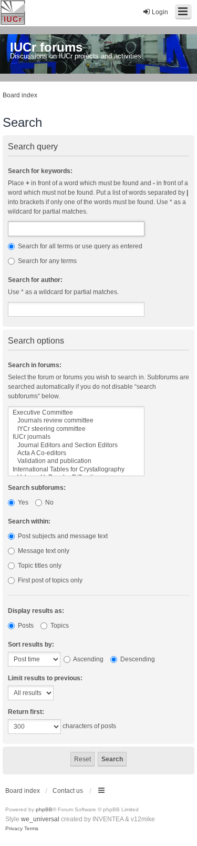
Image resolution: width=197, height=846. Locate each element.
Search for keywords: (40, 171)
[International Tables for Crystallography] (76, 470)
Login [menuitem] (160, 12)
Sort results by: (31, 644)
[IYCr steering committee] (76, 429)
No (49, 502)
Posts (25, 625)
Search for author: (35, 280)
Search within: (29, 521)
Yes (22, 502)
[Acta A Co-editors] (76, 453)
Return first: (26, 712)
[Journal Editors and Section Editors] (76, 445)
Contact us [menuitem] (68, 790)
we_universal (40, 819)
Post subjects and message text (62, 536)
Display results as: (36, 611)
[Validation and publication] (76, 461)
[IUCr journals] (76, 437)
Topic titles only (38, 565)
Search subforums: (37, 487)
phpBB (44, 809)
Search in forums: (34, 365)
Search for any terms (46, 261)
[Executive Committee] (76, 413)
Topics (59, 625)
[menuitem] (14, 828)
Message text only (42, 551)
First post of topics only (49, 580)
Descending (137, 659)
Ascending (87, 659)
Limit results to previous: (45, 678)
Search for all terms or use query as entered (79, 246)
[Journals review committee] (76, 421)
